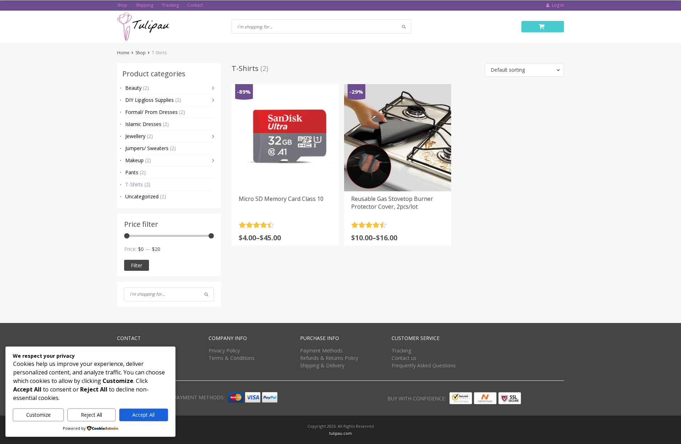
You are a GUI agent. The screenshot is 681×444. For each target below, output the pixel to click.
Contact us (404, 358)
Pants (135, 172)
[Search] (206, 294)
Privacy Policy (224, 350)
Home (123, 53)
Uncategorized (145, 196)
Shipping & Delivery (322, 365)
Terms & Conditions (232, 358)
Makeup (138, 160)
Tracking (170, 5)
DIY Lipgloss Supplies (153, 100)
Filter (136, 265)
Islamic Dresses (147, 124)
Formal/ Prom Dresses (155, 112)
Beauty (137, 87)
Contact (195, 5)
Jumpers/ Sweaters (150, 148)
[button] (524, 70)
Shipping (144, 5)
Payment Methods (321, 350)
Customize (38, 414)
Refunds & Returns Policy (329, 358)
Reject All (91, 414)
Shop (122, 5)
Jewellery (139, 136)
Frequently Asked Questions (424, 365)
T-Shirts (137, 184)
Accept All (143, 414)
